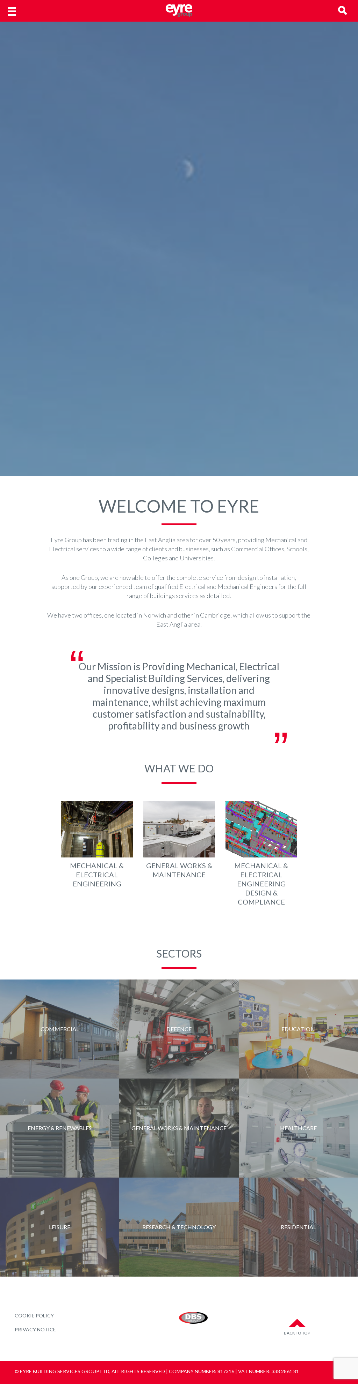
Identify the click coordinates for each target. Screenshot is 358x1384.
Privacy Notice (35, 1329)
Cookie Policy (34, 1315)
